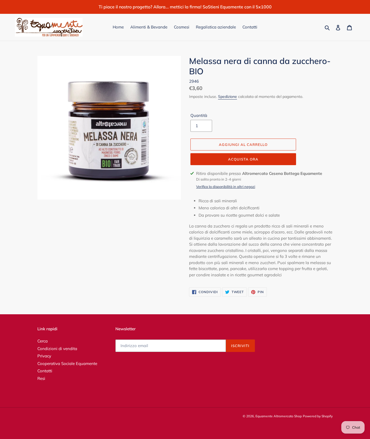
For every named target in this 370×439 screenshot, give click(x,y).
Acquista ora (243, 159)
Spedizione (227, 96)
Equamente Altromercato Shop (278, 416)
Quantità (198, 115)
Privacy (44, 355)
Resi (41, 378)
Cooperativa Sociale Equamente (67, 363)
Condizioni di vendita (57, 348)
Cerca (42, 341)
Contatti (44, 370)
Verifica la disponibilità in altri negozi (225, 186)
